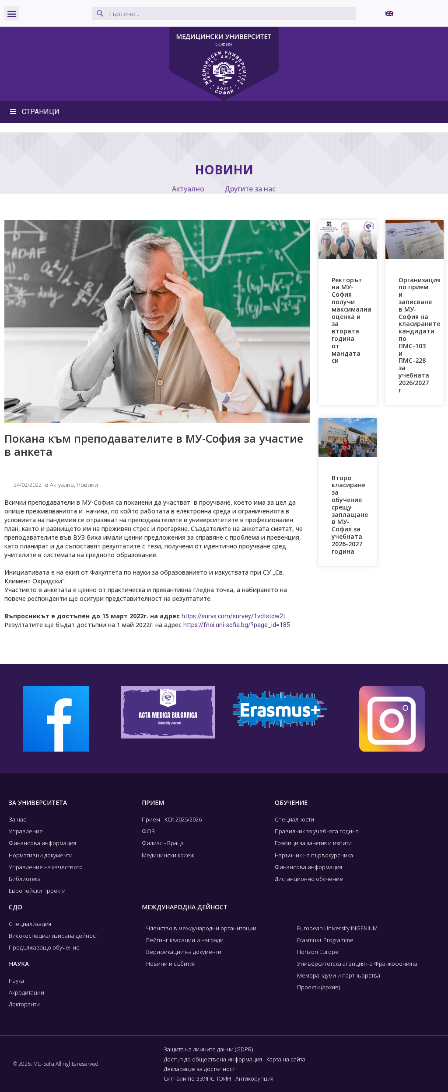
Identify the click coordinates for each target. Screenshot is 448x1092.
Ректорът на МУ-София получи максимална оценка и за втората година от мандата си (351, 320)
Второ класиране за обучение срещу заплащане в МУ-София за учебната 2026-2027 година (350, 514)
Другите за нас (250, 188)
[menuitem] (389, 13)
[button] (11, 13)
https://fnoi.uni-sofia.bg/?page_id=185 (236, 624)
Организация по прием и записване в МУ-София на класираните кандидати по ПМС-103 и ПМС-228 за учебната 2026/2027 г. (420, 335)
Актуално (188, 188)
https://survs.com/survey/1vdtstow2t (233, 616)
